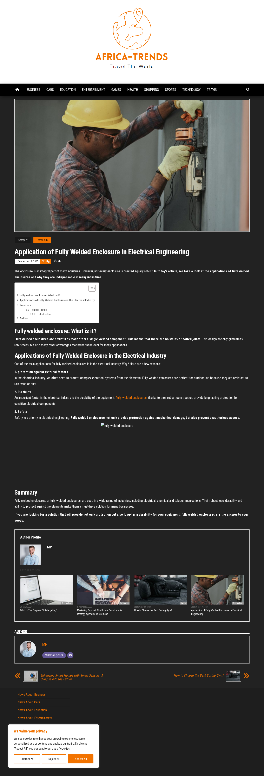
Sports (170, 90)
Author (24, 318)
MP (59, 261)
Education (68, 90)
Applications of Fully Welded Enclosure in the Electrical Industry (57, 300)
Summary (25, 305)
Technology (191, 90)
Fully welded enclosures (131, 398)
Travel (212, 90)
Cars (50, 90)
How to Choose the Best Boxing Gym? (153, 610)
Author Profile (39, 309)
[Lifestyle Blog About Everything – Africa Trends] (17, 90)
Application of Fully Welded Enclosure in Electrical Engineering (216, 612)
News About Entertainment (35, 718)
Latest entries (45, 314)
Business (33, 90)
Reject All (54, 759)
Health (132, 90)
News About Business (32, 695)
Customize (27, 759)
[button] (90, 289)
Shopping (151, 90)
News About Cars (29, 702)
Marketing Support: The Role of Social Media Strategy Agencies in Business (99, 612)
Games (116, 90)
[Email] (70, 655)
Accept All (81, 759)
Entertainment (93, 90)
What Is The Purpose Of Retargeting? (38, 610)
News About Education (32, 710)
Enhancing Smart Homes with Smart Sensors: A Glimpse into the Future (71, 677)
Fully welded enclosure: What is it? (40, 295)
